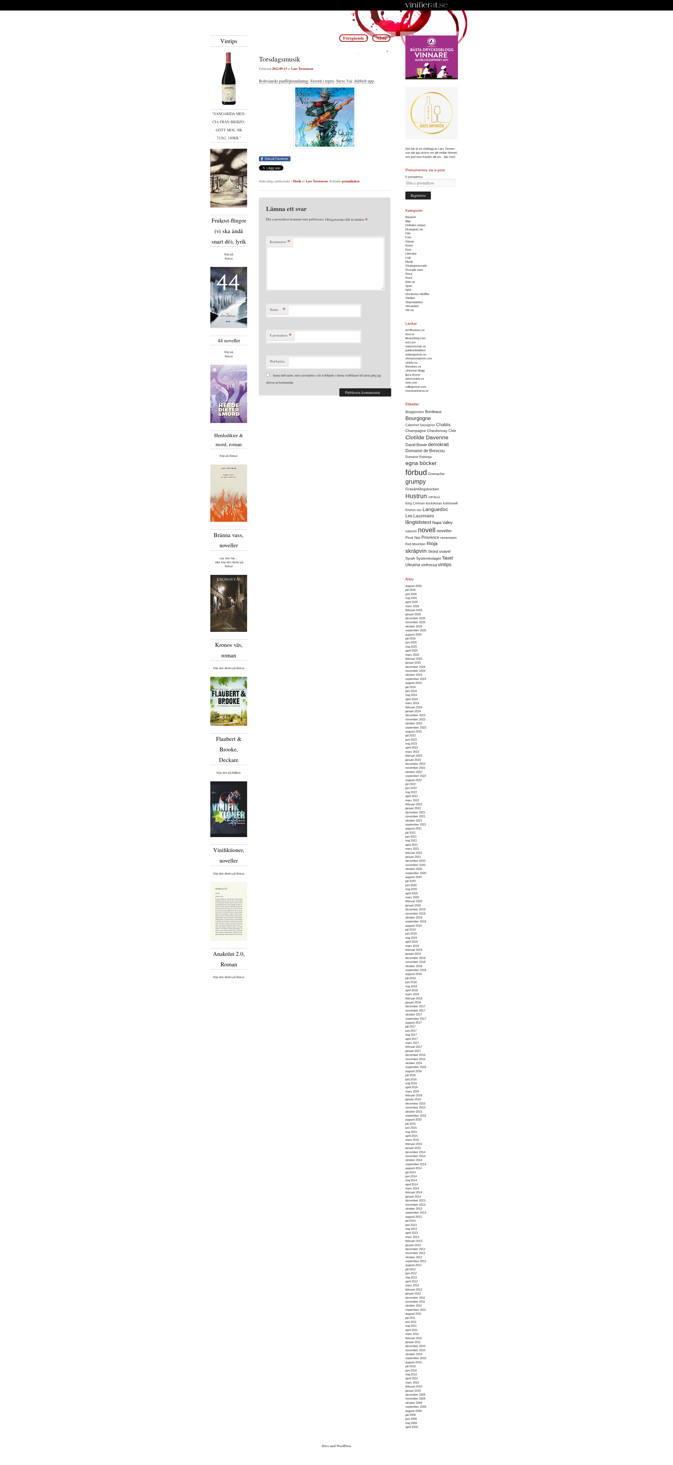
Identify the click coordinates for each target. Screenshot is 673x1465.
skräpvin (416, 551)
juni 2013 (411, 1224)
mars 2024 (412, 703)
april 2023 (411, 747)
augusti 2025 (413, 634)
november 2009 (415, 1398)
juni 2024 (411, 691)
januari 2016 (413, 1099)
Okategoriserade (416, 265)
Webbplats (277, 361)
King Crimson (415, 503)
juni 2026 (411, 594)
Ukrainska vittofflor (417, 294)
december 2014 (415, 1152)
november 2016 (415, 1059)
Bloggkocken (414, 412)
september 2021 (415, 824)
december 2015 (415, 1103)
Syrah (410, 558)
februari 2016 (413, 1095)
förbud (416, 472)
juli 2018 (410, 978)
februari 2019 (413, 949)
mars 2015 (412, 1139)
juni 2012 (411, 1273)
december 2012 (415, 1249)
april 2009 (411, 1426)
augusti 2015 (413, 1119)
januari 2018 (413, 1002)
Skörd (433, 551)
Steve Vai (344, 81)
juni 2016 (411, 1079)
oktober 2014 (413, 1160)
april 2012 (411, 1281)
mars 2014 (412, 1188)
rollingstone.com (415, 386)
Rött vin (410, 281)
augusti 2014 (413, 1168)
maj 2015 (411, 1131)
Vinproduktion (414, 302)
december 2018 (415, 958)
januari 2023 (413, 759)
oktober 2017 (413, 1014)
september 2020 (415, 873)
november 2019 (415, 913)
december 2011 (415, 1297)
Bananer (410, 217)
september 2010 (415, 1358)
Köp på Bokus (229, 455)
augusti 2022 (413, 780)
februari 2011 (413, 1338)
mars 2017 (412, 1042)
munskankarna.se (417, 390)
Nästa (381, 38)
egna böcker (421, 463)
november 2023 (415, 719)
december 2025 (415, 618)
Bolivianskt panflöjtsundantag (283, 81)
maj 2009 (411, 1423)
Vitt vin (409, 310)
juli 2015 (410, 1123)
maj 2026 (411, 598)
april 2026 (411, 601)
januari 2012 (413, 1293)
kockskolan (434, 503)
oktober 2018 (413, 966)
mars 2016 (412, 1091)
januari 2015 (413, 1147)
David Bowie (416, 444)
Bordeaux (433, 412)
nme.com (411, 382)
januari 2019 (413, 953)
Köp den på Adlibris (229, 772)
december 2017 (415, 1006)
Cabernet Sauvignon (420, 425)
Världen (410, 298)
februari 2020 (413, 901)
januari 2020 (413, 905)
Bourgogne (418, 418)
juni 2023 (411, 739)
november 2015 (415, 1107)
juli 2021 (410, 832)
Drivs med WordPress (336, 1446)
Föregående (353, 38)
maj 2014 (411, 1180)
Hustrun (416, 496)
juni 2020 (411, 885)
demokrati (438, 444)
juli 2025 (410, 638)
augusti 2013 (413, 1216)
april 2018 (411, 990)
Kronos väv (413, 510)
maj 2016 (411, 1083)
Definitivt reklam (415, 225)
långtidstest (418, 522)
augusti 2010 (413, 1362)
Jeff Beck (434, 497)
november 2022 (415, 767)
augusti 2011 (413, 1313)
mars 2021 (412, 848)
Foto (408, 237)
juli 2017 (410, 1026)
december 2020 (415, 860)
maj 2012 (411, 1277)
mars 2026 (412, 606)
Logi (408, 257)
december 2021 (415, 812)
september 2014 (415, 1164)
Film (408, 233)
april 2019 (411, 941)
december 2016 (415, 1054)
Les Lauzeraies (419, 516)
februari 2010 (413, 1386)
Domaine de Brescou (425, 450)
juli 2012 (410, 1269)
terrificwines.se (415, 330)
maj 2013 (411, 1228)
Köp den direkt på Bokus (228, 668)
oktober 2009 (413, 1402)
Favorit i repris (322, 81)
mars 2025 (412, 654)
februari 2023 (413, 755)
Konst (409, 245)
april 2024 (411, 699)
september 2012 (415, 1261)
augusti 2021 (413, 828)
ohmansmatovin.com (418, 358)
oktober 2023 (413, 723)
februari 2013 (413, 1240)
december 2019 (415, 909)
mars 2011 (412, 1333)
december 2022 (415, 763)
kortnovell (450, 503)
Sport (408, 285)
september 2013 (415, 1212)
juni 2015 (411, 1127)
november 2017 (415, 1010)
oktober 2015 (413, 1111)
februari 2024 (413, 707)
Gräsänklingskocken (422, 489)
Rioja (432, 543)
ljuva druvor (412, 374)
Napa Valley (442, 522)
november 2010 (415, 1350)
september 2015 (415, 1115)
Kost (408, 249)
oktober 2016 (413, 1063)
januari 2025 (413, 662)
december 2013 (415, 1200)
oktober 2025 (413, 626)
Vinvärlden (412, 306)
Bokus (229, 258)
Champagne (415, 431)
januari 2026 (413, 614)
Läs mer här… (229, 558)
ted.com (410, 342)
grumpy (415, 481)
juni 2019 (411, 933)
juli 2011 (410, 1317)
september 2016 (415, 1067)
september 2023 (415, 727)
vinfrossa (429, 565)
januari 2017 (413, 1051)
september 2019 (415, 921)
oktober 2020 (413, 868)
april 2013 (411, 1232)
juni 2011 (410, 1321)
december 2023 (415, 715)
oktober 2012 (413, 1257)
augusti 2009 (413, 1410)
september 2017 (415, 1018)
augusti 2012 (413, 1265)
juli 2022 (410, 784)
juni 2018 (411, 982)
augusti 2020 (413, 877)
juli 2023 (410, 735)
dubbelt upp (364, 81)
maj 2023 (411, 743)
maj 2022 (411, 792)
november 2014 (415, 1156)
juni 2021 (411, 836)
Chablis (443, 424)
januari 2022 (413, 808)
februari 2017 (413, 1046)
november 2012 (415, 1253)
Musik (297, 181)
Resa (408, 273)
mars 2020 (412, 897)
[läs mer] (449, 156)
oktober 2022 (413, 771)
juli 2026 (410, 589)
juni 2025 (411, 642)
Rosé (408, 277)
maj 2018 (411, 986)
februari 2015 (413, 1144)
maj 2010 (411, 1374)
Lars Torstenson (302, 68)
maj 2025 (411, 646)
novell (427, 530)
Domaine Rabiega (418, 457)
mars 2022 (412, 800)
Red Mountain (415, 544)
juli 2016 (410, 1075)
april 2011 (411, 1330)
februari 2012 (413, 1289)
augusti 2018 (413, 974)
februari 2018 (413, 998)
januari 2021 (413, 856)
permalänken (351, 181)
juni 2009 (411, 1418)
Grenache (436, 474)
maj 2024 (411, 695)
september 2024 (415, 678)
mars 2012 (412, 1285)
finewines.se (413, 366)
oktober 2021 (413, 820)
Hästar (409, 241)
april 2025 (411, 650)
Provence (430, 537)
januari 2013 (413, 1245)
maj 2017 (411, 1034)
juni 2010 (411, 1370)
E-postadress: (414, 176)
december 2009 (415, 1394)
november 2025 (415, 622)
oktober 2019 (413, 917)
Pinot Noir (412, 538)
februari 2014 (413, 1192)
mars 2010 (412, 1382)
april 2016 (411, 1087)
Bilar (408, 221)
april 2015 (411, 1135)
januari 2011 (413, 1342)
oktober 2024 (413, 674)
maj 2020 (411, 889)
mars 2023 (412, 751)
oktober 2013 (413, 1208)
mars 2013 (412, 1237)
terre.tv (410, 334)
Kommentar (280, 241)
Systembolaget (428, 558)
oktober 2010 (413, 1354)
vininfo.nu (411, 362)
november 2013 (415, 1204)
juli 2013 (410, 1220)
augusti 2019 (413, 925)
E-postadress (281, 335)
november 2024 (415, 670)
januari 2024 (413, 711)
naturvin (411, 531)
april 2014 (411, 1184)
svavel (444, 551)
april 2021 (411, 844)
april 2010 (411, 1378)
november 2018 (415, 961)
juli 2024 (410, 687)
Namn (277, 309)
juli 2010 (410, 1366)
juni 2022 (411, 788)
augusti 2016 (413, 1071)
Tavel (447, 558)
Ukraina (412, 564)
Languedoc (435, 509)
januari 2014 (413, 1196)
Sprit (408, 289)
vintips (444, 564)
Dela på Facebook (276, 158)
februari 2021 (413, 852)
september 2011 (415, 1309)
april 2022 (411, 796)
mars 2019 (412, 945)
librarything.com (415, 338)
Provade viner (414, 269)
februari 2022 (413, 804)
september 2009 (415, 1406)
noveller (444, 531)
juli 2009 (410, 1414)
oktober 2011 (413, 1305)
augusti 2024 (413, 682)
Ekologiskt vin (414, 229)
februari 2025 (413, 658)
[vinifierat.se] (426, 5)
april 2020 (411, 893)
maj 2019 (411, 937)
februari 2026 (413, 610)
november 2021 (415, 816)
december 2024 (415, 666)
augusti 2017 (413, 1022)
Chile (452, 431)
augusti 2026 (413, 585)
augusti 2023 (413, 731)
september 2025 (415, 630)
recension (448, 537)
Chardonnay (437, 431)
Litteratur (411, 253)
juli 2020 (410, 881)
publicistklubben (415, 350)
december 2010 (415, 1346)
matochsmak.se (415, 346)
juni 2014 (411, 1176)
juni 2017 (411, 1030)
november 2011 (415, 1301)
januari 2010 (413, 1390)
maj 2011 (411, 1325)
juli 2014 (410, 1172)
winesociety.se (414, 378)
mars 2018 (412, 994)
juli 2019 (410, 929)
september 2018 (415, 970)
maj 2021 (411, 840)
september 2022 (415, 775)
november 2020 (415, 864)
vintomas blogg (415, 370)
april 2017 (411, 1038)
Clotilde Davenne (426, 437)
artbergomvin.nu (415, 354)
